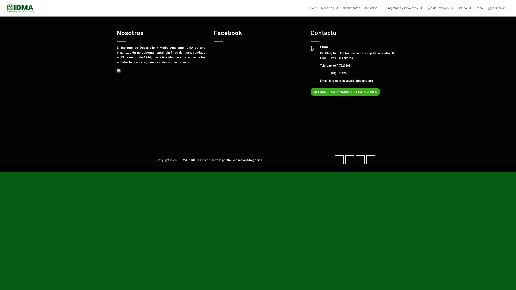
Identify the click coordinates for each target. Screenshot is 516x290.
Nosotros (327, 8)
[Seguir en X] (360, 159)
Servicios (371, 8)
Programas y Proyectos (402, 8)
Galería (462, 8)
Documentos (351, 8)
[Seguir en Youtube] (349, 159)
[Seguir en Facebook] (339, 159)
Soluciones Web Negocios (244, 160)
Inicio (312, 8)
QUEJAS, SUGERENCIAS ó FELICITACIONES (345, 92)
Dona (479, 8)
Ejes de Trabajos (438, 8)
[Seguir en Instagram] (370, 159)
